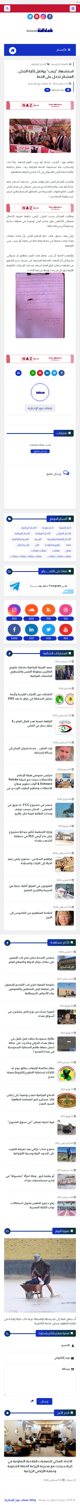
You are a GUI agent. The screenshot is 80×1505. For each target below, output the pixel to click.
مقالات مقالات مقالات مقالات (26, 556)
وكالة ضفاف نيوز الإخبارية (20, 1500)
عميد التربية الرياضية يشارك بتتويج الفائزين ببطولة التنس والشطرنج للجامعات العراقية (30, 671)
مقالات (56, 550)
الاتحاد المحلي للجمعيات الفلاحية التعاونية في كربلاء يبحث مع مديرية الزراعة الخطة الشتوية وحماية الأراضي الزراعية (40, 1466)
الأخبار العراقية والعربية (59, 539)
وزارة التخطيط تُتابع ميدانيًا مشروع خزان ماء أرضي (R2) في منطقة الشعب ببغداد (30, 836)
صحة (68, 545)
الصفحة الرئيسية (59, 64)
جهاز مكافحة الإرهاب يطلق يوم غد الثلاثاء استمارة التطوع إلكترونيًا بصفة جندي (30, 1072)
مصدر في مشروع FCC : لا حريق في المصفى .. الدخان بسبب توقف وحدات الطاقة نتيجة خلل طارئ (30, 809)
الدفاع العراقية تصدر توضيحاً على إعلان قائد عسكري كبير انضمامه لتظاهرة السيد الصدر (30, 1099)
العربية (37, 539)
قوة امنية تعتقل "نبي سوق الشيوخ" (31, 1122)
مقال (68, 550)
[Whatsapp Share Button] (33, 373)
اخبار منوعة (48, 527)
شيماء (69, 1480)
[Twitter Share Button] (54, 373)
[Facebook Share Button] (61, 373)
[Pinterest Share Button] (47, 373)
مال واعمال (23, 545)
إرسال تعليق (40, 451)
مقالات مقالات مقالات (59, 556)
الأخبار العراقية (42, 533)
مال (37, 545)
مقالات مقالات (38, 550)
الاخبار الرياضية (28, 527)
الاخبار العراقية (38, 64)
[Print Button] (18, 373)
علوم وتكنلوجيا (52, 545)
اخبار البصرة (65, 527)
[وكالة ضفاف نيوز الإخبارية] (40, 30)
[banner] (40, 105)
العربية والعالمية (20, 539)
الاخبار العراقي (63, 533)
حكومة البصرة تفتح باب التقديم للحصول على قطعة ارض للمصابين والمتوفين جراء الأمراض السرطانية (29, 989)
